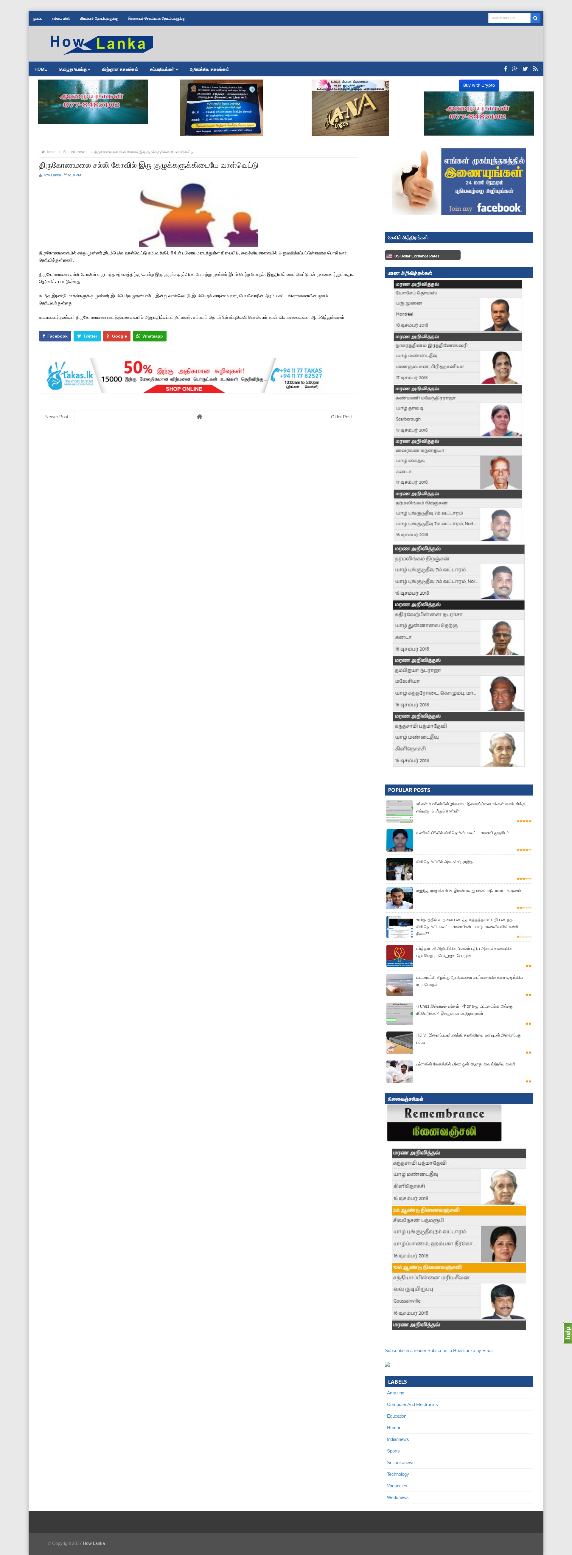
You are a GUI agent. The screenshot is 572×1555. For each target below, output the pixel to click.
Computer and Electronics (412, 1404)
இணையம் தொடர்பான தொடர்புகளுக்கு (156, 18)
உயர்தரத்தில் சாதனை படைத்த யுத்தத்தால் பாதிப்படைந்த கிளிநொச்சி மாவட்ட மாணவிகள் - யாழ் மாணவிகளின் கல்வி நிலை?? (467, 926)
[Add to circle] (515, 69)
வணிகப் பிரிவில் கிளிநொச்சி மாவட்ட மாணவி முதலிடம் (462, 832)
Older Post (341, 416)
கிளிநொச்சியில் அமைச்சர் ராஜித (444, 861)
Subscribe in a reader (405, 1350)
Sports (393, 1450)
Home (41, 69)
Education (396, 1416)
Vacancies (397, 1485)
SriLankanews (401, 1462)
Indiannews (398, 1439)
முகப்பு (37, 18)
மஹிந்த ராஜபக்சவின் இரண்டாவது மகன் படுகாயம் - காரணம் (468, 890)
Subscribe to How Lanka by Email (460, 1350)
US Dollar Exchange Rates (416, 256)
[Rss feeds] (535, 69)
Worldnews (398, 1497)
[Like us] (505, 69)
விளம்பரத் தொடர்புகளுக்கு (99, 18)
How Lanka (94, 1543)
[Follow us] (525, 69)
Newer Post (56, 416)
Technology (398, 1474)
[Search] (535, 18)
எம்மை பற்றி (61, 18)
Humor (393, 1427)
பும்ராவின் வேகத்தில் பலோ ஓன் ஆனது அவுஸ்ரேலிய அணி (465, 1064)
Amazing (395, 1392)
